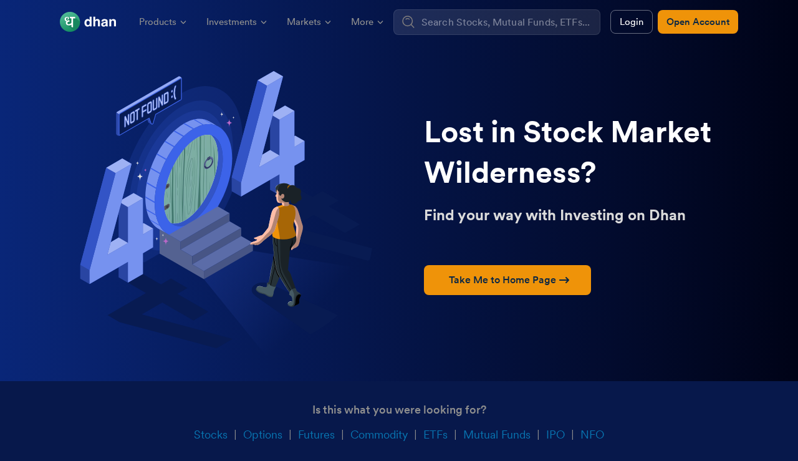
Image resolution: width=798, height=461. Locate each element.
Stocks (211, 434)
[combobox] (509, 22)
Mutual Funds (497, 434)
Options (262, 434)
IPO (555, 434)
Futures (316, 434)
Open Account (697, 21)
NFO (592, 434)
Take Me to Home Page (502, 280)
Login (631, 21)
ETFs (435, 434)
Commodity (379, 434)
